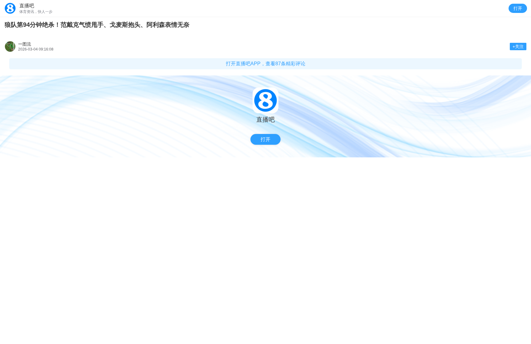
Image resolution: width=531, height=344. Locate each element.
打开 (517, 8)
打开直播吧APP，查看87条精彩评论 (265, 63)
